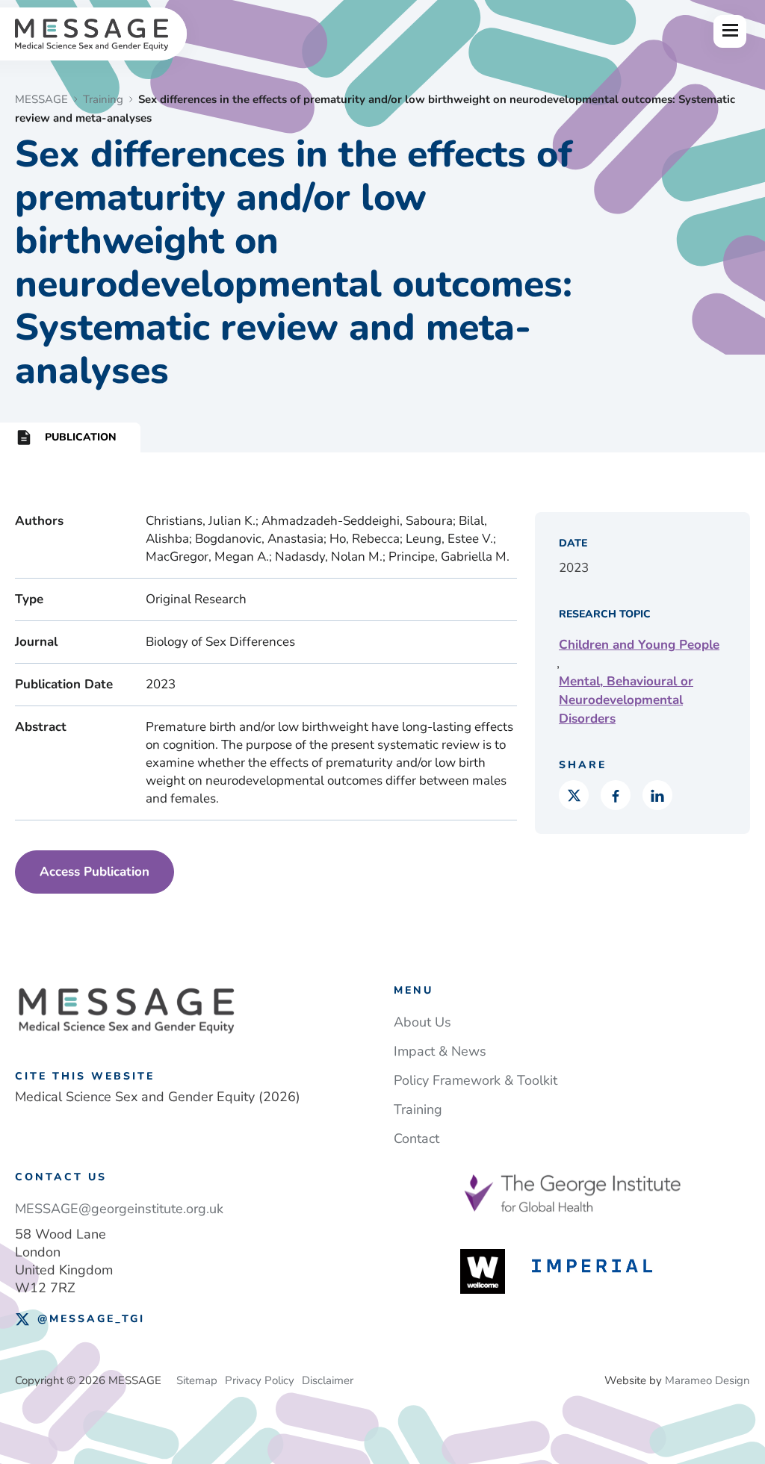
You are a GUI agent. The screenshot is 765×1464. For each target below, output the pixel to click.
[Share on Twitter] (574, 795)
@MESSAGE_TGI (91, 1319)
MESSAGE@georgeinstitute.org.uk (119, 1209)
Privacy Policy (259, 1380)
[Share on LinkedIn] (657, 795)
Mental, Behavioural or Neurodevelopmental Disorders (626, 700)
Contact (416, 1138)
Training (418, 1109)
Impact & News (440, 1051)
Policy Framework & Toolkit (475, 1080)
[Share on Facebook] (616, 795)
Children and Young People (639, 644)
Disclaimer (327, 1380)
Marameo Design (707, 1380)
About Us (422, 1022)
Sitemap (196, 1380)
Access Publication (94, 871)
